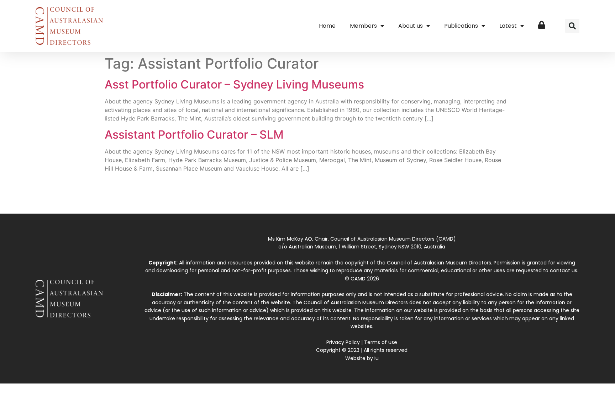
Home (327, 26)
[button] (572, 26)
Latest (508, 26)
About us (410, 26)
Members (363, 26)
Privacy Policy (343, 342)
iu (376, 358)
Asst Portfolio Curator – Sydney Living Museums (234, 84)
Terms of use (380, 342)
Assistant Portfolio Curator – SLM (194, 134)
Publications (461, 26)
